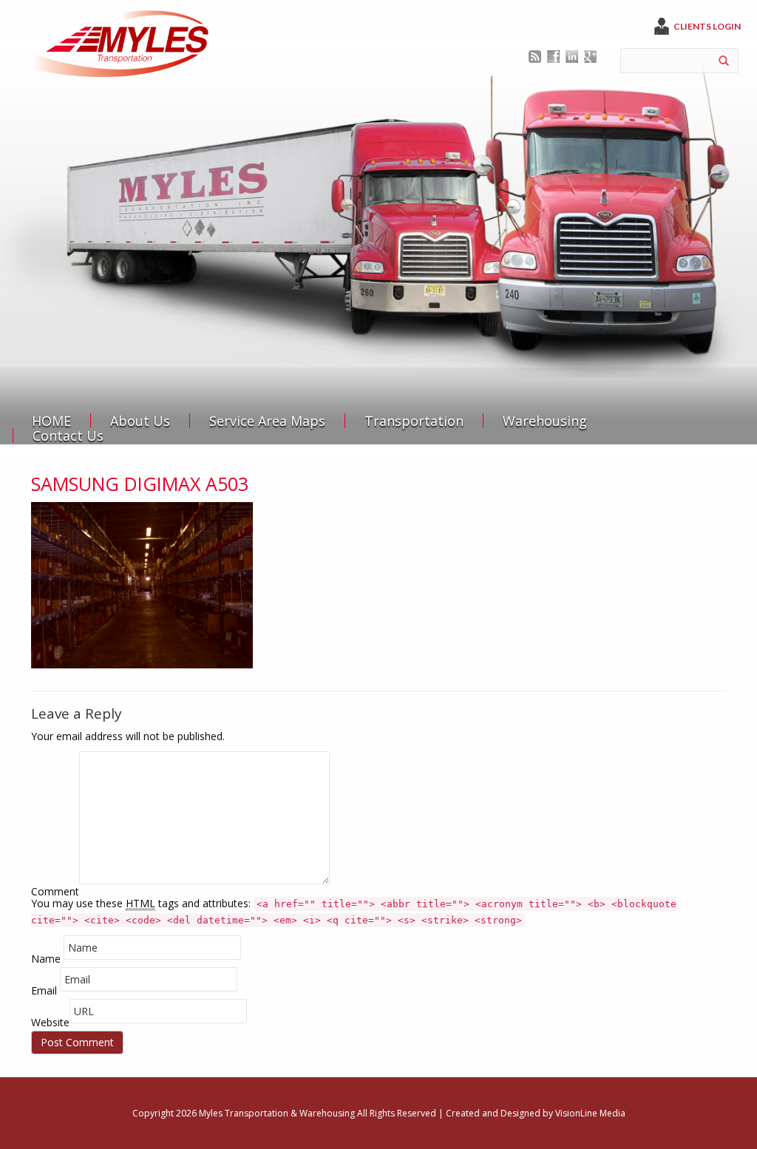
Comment (55, 891)
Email (44, 990)
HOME (51, 420)
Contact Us (68, 435)
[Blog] (535, 55)
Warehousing (545, 420)
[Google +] (590, 55)
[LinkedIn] (572, 55)
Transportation (414, 420)
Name (46, 959)
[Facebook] (553, 55)
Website (50, 1022)
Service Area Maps (267, 420)
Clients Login (707, 26)
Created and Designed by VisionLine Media (535, 1113)
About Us (140, 420)
